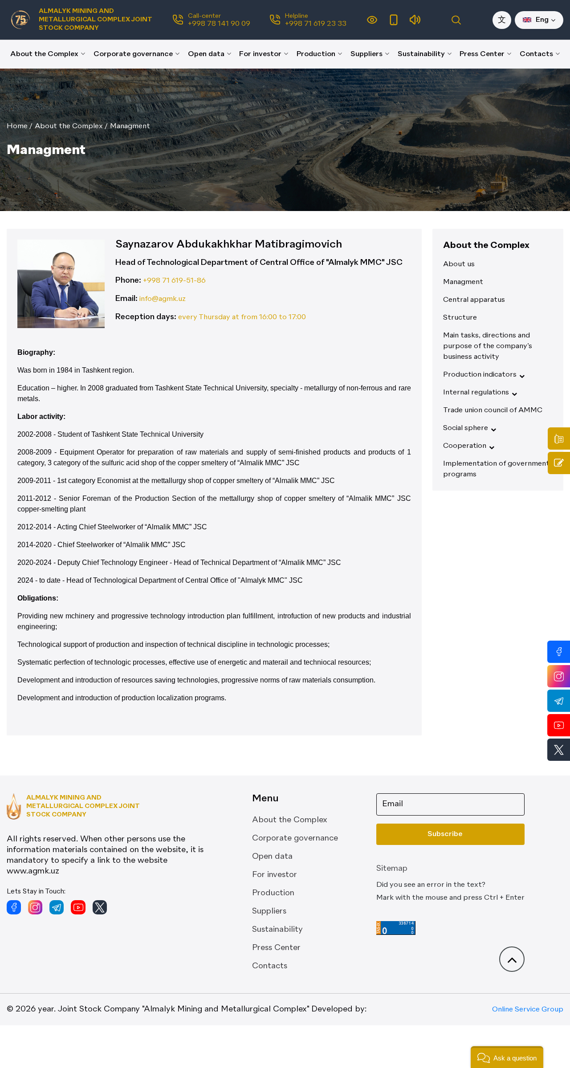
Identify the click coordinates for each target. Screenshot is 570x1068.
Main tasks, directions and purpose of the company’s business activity (487, 346)
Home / (20, 126)
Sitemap (391, 869)
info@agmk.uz (162, 299)
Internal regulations (476, 392)
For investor (260, 54)
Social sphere (465, 428)
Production (316, 54)
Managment (130, 126)
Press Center (482, 54)
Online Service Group (527, 1009)
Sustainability (421, 54)
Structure (460, 317)
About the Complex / (71, 126)
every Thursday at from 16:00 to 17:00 (241, 317)
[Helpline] (559, 438)
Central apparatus (474, 300)
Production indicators (480, 374)
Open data (206, 54)
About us (459, 264)
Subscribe (445, 834)
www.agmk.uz (33, 871)
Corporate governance (133, 54)
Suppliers (366, 54)
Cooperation (464, 446)
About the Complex (44, 54)
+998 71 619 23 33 (315, 24)
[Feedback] (559, 463)
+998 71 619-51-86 (173, 280)
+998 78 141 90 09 (219, 24)
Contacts (536, 54)
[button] (507, 1057)
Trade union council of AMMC (492, 410)
